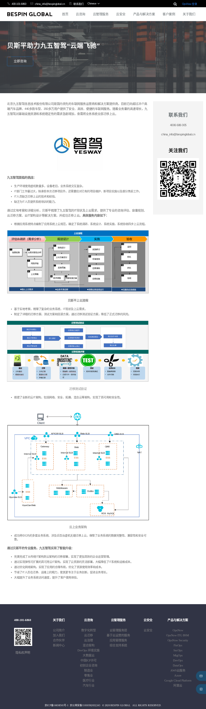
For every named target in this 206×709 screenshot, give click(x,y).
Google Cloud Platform (178, 680)
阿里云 (177, 685)
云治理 (88, 640)
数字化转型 (88, 630)
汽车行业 (88, 685)
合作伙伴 (59, 640)
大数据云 (88, 655)
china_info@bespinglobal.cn (50, 3)
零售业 (88, 675)
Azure (177, 675)
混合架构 (88, 645)
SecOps (177, 650)
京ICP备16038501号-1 (57, 705)
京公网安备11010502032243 (85, 705)
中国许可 (88, 660)
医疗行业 (88, 680)
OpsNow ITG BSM (177, 635)
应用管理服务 (118, 640)
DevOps (88, 650)
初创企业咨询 (88, 665)
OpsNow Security (178, 640)
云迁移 (88, 635)
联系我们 (78, 3)
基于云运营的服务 (118, 635)
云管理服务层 (118, 630)
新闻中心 (59, 645)
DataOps (178, 665)
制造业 (88, 670)
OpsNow (178, 630)
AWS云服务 (177, 670)
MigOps (178, 655)
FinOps (178, 645)
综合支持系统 (118, 645)
